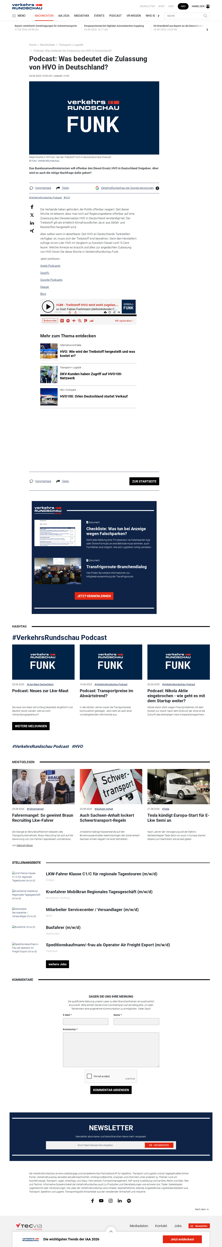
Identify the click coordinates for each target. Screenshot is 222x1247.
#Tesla (165, 809)
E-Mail (66, 1015)
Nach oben (200, 1209)
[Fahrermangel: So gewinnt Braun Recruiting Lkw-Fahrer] (43, 786)
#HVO (77, 746)
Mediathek (81, 15)
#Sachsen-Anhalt (104, 809)
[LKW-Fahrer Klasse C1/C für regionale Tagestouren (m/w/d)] (26, 876)
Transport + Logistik (71, 44)
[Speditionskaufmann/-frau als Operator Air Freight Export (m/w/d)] (26, 947)
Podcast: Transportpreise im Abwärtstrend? (106, 693)
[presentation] (207, 29)
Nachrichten (44, 15)
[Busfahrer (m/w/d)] (23, 926)
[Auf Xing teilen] (32, 230)
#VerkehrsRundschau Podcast (59, 638)
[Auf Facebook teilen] (32, 206)
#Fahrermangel (35, 809)
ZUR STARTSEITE (144, 481)
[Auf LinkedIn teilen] (32, 222)
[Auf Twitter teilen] (32, 215)
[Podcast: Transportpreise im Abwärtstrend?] (111, 662)
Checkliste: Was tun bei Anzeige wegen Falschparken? (116, 531)
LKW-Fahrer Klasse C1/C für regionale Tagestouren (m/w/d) (101, 874)
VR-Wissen (134, 15)
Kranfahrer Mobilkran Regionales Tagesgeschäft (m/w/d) (99, 891)
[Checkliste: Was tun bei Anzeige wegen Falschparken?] (57, 533)
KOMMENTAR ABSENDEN (111, 1090)
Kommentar (69, 1029)
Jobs (171, 6)
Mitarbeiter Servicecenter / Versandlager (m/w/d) (92, 909)
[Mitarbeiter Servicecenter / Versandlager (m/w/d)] (26, 912)
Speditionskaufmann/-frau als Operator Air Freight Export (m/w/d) (108, 944)
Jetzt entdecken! (182, 1239)
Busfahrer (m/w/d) (63, 927)
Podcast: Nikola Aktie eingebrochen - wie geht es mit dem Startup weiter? (176, 695)
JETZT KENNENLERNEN (94, 596)
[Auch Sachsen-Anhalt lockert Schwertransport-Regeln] (111, 786)
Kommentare (43, 188)
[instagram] (111, 1200)
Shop (161, 6)
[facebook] (92, 1200)
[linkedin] (120, 1200)
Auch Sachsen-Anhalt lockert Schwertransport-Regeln (107, 818)
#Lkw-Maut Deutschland (40, 684)
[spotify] (129, 1200)
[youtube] (101, 1200)
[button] (111, 1228)
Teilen (65, 188)
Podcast (115, 15)
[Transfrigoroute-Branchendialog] (57, 571)
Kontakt (161, 1226)
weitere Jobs (58, 964)
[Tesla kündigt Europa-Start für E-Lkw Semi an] (178, 786)
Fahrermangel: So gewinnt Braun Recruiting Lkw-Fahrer (42, 818)
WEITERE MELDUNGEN (31, 726)
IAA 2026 (63, 15)
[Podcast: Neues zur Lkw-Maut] (43, 662)
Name (117, 1015)
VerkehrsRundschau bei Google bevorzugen (127, 188)
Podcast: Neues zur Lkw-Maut (40, 690)
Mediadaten (139, 1226)
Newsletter (147, 6)
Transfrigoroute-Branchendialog (116, 566)
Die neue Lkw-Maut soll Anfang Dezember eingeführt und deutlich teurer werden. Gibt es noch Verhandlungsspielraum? (42, 711)
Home (32, 44)
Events (99, 15)
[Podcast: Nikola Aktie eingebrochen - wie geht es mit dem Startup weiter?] (178, 662)
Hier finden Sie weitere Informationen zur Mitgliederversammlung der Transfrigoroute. (110, 574)
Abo (183, 6)
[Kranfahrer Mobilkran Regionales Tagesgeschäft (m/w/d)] (26, 894)
